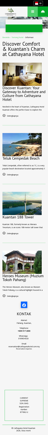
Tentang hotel (18, 37)
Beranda (6, 37)
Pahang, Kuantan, (24, 323)
